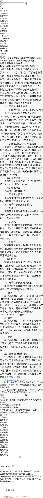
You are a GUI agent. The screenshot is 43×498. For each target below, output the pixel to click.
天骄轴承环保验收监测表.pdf (16, 380)
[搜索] (26, 3)
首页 (11, 471)
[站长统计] (11, 481)
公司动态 (4, 23)
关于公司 (4, 11)
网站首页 (4, 8)
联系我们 (4, 46)
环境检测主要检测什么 (9, 407)
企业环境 (4, 18)
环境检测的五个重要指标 (10, 405)
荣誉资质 (4, 16)
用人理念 (4, 43)
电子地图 (4, 51)
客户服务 (4, 31)
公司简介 (4, 13)
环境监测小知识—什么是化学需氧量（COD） (19, 410)
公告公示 (4, 28)
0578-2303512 (5, 467)
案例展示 (4, 33)
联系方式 (4, 48)
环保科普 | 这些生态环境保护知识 (14, 412)
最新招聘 (4, 41)
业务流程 (4, 36)
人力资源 (4, 38)
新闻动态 (4, 21)
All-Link (29, 474)
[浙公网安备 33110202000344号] (21, 486)
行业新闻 (4, 26)
